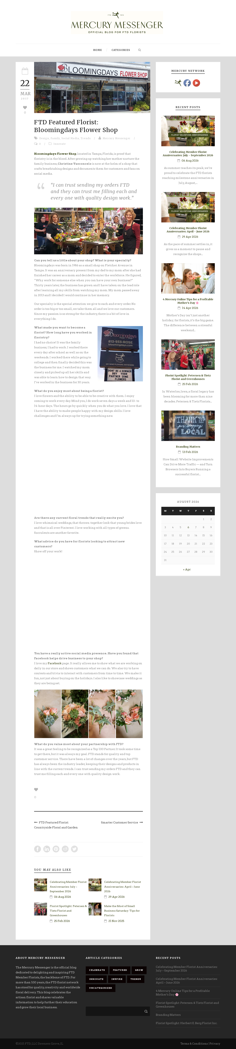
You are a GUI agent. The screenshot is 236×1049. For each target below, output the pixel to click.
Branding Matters (188, 446)
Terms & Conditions (194, 1043)
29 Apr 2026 (116, 897)
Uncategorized (100, 988)
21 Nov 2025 (116, 921)
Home (97, 50)
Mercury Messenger (117, 138)
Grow (139, 970)
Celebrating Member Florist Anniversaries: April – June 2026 (122, 886)
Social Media (70, 138)
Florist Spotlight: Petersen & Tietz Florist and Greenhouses (68, 911)
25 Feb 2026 (62, 921)
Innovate (59, 144)
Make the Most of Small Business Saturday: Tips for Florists (122, 911)
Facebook (55, 663)
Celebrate (97, 970)
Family (55, 138)
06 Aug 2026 (62, 897)
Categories (121, 50)
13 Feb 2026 (190, 452)
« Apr (187, 569)
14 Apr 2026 (190, 308)
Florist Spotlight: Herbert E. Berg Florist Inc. (186, 1023)
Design (44, 138)
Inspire (116, 979)
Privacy (214, 1043)
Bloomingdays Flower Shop (55, 153)
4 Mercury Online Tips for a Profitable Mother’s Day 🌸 (188, 301)
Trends (86, 138)
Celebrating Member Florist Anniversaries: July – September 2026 (68, 886)
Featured (120, 970)
